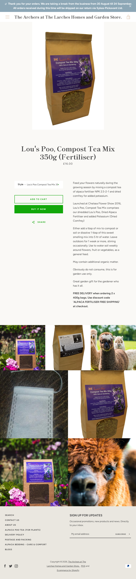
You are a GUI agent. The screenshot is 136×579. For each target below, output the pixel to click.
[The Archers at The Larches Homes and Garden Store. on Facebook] (5, 565)
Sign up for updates (86, 515)
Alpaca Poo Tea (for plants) (23, 530)
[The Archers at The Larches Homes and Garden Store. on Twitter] (10, 565)
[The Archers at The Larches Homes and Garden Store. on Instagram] (16, 565)
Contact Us (12, 520)
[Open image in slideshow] (68, 76)
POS (83, 566)
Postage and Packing (18, 540)
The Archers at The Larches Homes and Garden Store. (68, 17)
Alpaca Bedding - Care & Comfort (26, 544)
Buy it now (38, 209)
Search (9, 515)
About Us (10, 525)
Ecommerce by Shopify (68, 570)
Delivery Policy (14, 535)
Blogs (8, 549)
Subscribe (121, 534)
